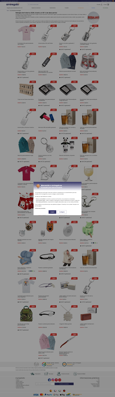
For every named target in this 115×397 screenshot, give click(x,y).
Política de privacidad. (40, 208)
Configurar (62, 212)
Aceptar (52, 212)
